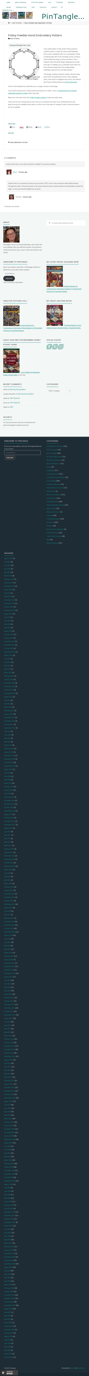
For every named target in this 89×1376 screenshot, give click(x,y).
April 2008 (7, 1198)
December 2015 (9, 894)
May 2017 (7, 838)
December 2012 (9, 1004)
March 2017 (8, 845)
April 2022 (7, 704)
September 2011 (10, 1056)
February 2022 (9, 711)
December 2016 (9, 856)
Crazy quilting (51, 481)
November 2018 (9, 804)
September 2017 (10, 825)
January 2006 (8, 1291)
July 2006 (7, 1271)
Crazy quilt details (53, 474)
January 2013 (8, 1001)
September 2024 (10, 610)
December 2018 (9, 800)
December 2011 (9, 1046)
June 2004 (7, 1343)
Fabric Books (51, 491)
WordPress (81, 1368)
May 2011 (7, 1070)
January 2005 (8, 1326)
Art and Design (52, 453)
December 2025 (9, 586)
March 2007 (8, 1243)
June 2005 (7, 1312)
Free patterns (17, 23)
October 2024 (9, 607)
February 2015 (9, 918)
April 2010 (7, 1115)
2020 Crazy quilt (52, 450)
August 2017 (8, 828)
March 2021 (8, 745)
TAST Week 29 (15, 398)
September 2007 (10, 1222)
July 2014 (7, 939)
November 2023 (9, 645)
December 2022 (9, 683)
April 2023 (7, 669)
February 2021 (9, 749)
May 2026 (7, 569)
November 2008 (9, 1174)
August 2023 (8, 655)
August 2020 (8, 769)
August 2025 (8, 590)
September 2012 (10, 1015)
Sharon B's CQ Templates (55, 529)
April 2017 (7, 842)
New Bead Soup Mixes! (18, 389)
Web (48, 540)
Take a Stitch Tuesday (54, 536)
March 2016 (8, 883)
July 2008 (7, 1188)
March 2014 (8, 953)
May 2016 (7, 877)
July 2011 (7, 1063)
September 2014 (10, 932)
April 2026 (7, 572)
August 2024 (8, 614)
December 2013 (9, 963)
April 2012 (7, 1032)
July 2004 (7, 1340)
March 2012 (8, 1036)
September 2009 (10, 1139)
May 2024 (7, 624)
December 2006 (9, 1253)
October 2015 (9, 901)
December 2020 (9, 755)
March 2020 (8, 783)
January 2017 (8, 852)
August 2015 (8, 908)
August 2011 (8, 1060)
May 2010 (7, 1112)
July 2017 (7, 832)
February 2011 (9, 1080)
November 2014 (9, 925)
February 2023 (9, 676)
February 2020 (9, 787)
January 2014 (8, 960)
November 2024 (9, 603)
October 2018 (9, 807)
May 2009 (7, 1153)
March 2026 (8, 576)
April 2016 (7, 880)
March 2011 (8, 1077)
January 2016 (8, 890)
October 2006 (9, 1260)
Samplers (50, 526)
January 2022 (8, 714)
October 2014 (9, 928)
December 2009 (9, 1129)
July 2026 (7, 562)
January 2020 (8, 790)
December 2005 (9, 1295)
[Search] (61, 7)
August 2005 (8, 1309)
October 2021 (9, 724)
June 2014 (7, 942)
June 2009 (7, 1150)
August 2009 (8, 1143)
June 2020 (7, 776)
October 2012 (9, 1011)
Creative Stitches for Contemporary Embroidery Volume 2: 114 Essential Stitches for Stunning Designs (64, 289)
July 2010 (7, 1105)
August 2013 (8, 977)
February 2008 (9, 1205)
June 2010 (7, 1108)
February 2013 (9, 998)
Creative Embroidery (54, 484)
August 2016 (8, 870)
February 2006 (9, 1288)
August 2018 (8, 814)
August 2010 (8, 1101)
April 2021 (7, 742)
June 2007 (7, 1233)
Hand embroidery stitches (55, 505)
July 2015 (7, 911)
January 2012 (8, 1042)
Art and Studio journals (54, 457)
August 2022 (8, 697)
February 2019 (9, 797)
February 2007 (9, 1247)
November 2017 (9, 821)
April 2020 (7, 780)
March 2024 (8, 631)
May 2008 (7, 1195)
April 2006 (7, 1281)
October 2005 (9, 1302)
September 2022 (10, 693)
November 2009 (9, 1132)
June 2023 (7, 662)
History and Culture (53, 512)
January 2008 (8, 1208)
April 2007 (7, 1240)
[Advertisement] (33, 116)
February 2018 (9, 818)
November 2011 (9, 1049)
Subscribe (9, 278)
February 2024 (9, 634)
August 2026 (8, 558)
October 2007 (9, 1219)
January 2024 (8, 638)
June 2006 (7, 1274)
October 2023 (9, 648)
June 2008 (7, 1191)
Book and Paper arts (54, 464)
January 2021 (8, 752)
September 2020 (10, 766)
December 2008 (9, 1170)
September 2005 (10, 1305)
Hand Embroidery (52, 502)
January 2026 (8, 583)
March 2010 (8, 1119)
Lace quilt (50, 515)
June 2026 (7, 565)
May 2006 (7, 1278)
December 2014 (9, 922)
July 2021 (7, 731)
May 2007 (7, 1236)
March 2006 (8, 1285)
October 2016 (9, 863)
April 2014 (7, 949)
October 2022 (9, 690)
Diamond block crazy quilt (55, 488)
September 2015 (10, 904)
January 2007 (8, 1250)
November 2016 (9, 859)
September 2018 (10, 811)
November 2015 (9, 897)
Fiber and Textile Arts (54, 495)
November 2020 (9, 759)
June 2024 (7, 621)
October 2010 (9, 1094)
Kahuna (72, 1368)
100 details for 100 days (55, 446)
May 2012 (7, 1029)
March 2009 (8, 1160)
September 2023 (10, 652)
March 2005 (8, 1323)
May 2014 (7, 946)
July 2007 (7, 1229)
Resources (50, 522)
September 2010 (10, 1098)
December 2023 (9, 641)
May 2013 (7, 987)
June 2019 (7, 794)
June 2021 (7, 735)
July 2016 (7, 873)
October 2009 (9, 1136)
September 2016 (10, 866)
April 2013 (7, 991)
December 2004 (9, 1330)
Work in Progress (52, 543)
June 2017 (7, 835)
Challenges (50, 470)
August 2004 (8, 1336)
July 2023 (7, 659)
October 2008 (9, 1177)
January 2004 (8, 1357)
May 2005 (7, 1316)
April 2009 (7, 1157)
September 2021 (10, 728)
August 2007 (8, 1226)
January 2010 (8, 1125)
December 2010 (9, 1087)
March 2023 (8, 672)
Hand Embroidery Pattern (18, 142)
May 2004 (7, 1347)
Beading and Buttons (54, 460)
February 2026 (9, 579)
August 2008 (8, 1184)
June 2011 (7, 1067)
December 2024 (9, 600)
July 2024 (7, 617)
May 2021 (7, 738)
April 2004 (7, 1350)
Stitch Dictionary (71, 82)
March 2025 (8, 596)
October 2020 (9, 762)
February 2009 (9, 1164)
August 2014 (8, 935)
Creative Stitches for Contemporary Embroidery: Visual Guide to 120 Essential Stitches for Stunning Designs (22, 328)
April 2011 (7, 1074)
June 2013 (7, 984)
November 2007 (9, 1215)
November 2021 (9, 721)
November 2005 (9, 1298)
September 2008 (10, 1181)
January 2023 (8, 679)
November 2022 (9, 686)
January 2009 (8, 1167)
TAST (11, 407)
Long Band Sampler (53, 519)
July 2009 (7, 1146)
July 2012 (7, 1022)
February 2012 (9, 1039)
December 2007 (9, 1212)
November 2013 (9, 966)
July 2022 (7, 700)
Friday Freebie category (38, 97)
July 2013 (7, 980)
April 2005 (7, 1319)
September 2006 (10, 1264)
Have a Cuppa (51, 508)
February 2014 (9, 956)
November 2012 (9, 1008)
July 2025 (7, 593)
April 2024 (7, 628)
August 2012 (8, 1018)
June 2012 (7, 1025)
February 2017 (9, 849)
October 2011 (9, 1053)
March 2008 (8, 1202)
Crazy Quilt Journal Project (56, 477)
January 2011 (8, 1084)
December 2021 (9, 717)
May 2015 (7, 915)
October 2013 (9, 970)
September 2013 (10, 973)
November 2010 (9, 1091)
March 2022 (8, 707)
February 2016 (9, 887)
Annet (15, 172)
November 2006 (9, 1257)
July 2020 (7, 773)
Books (49, 467)
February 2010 (9, 1122)
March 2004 (8, 1354)
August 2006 (8, 1267)
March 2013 (8, 994)
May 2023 (7, 666)
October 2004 (9, 1333)
